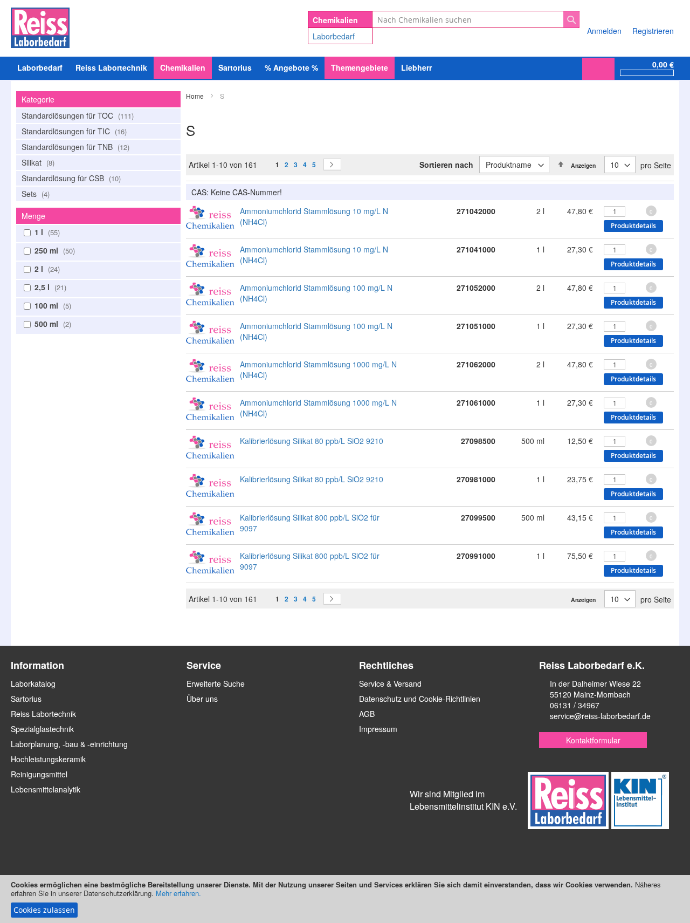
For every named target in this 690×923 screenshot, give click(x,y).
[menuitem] (40, 68)
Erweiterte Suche (216, 683)
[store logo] (40, 26)
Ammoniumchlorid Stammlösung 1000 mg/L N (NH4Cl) (318, 369)
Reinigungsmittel (39, 774)
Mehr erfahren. (178, 893)
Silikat (37, 162)
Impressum (378, 728)
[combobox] (475, 19)
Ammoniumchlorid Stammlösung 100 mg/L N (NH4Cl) (316, 293)
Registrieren (653, 30)
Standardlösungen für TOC (77, 115)
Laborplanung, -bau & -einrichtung (69, 744)
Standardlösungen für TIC (73, 131)
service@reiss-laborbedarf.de (600, 715)
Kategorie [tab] (38, 99)
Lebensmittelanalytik (45, 789)
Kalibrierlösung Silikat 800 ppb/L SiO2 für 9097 (310, 523)
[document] (345, 899)
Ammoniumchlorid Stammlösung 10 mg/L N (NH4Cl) (314, 216)
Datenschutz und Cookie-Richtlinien (419, 698)
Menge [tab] (33, 215)
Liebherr (416, 67)
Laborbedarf (334, 36)
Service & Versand (390, 683)
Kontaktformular (593, 740)
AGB (367, 713)
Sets (34, 193)
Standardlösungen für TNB (74, 146)
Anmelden (604, 30)
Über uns (202, 698)
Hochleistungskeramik (48, 759)
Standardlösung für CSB (70, 178)
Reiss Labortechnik (43, 713)
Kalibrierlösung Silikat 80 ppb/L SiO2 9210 (311, 440)
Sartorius (26, 698)
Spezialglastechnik (42, 728)
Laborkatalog (33, 683)
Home (195, 95)
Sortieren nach (446, 164)
